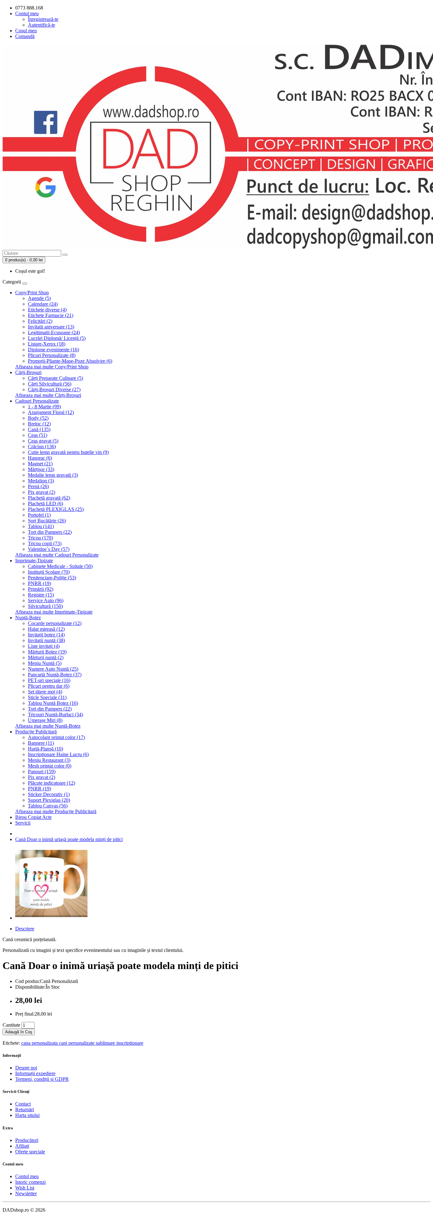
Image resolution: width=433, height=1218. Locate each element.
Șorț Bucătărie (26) (47, 520)
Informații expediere (35, 1073)
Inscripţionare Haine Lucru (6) (58, 754)
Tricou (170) (40, 537)
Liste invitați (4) (44, 646)
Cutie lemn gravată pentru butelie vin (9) (68, 452)
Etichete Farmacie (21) (50, 315)
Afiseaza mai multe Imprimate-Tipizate (54, 612)
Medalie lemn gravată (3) (53, 475)
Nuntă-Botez (28, 617)
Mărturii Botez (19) (47, 651)
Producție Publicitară (36, 731)
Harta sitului (27, 1115)
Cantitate (11, 1025)
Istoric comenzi (30, 1182)
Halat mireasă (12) (46, 629)
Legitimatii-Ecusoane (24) (54, 332)
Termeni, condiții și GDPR (42, 1079)
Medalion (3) (41, 480)
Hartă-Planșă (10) (45, 748)
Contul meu (27, 1176)
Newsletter (26, 1193)
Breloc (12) (39, 423)
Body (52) (38, 418)
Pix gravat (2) (41, 492)
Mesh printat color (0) (49, 765)
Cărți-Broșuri (28, 372)
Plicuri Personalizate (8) (51, 355)
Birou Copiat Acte (33, 817)
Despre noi (26, 1067)
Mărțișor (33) (41, 469)
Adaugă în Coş (18, 1032)
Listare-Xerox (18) (46, 344)
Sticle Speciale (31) (47, 697)
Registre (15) (41, 594)
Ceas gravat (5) (43, 440)
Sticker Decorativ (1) (49, 794)
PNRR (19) (39, 583)
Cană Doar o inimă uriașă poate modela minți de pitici (69, 839)
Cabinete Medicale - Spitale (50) (60, 566)
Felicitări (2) (40, 321)
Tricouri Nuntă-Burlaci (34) (55, 714)
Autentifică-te (41, 25)
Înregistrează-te (43, 19)
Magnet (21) (40, 463)
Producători (26, 1140)
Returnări (24, 1109)
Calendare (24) (43, 304)
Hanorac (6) (40, 458)
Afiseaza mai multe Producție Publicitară (55, 811)
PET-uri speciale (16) (49, 680)
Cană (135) (39, 429)
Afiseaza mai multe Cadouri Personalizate (57, 555)
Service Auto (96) (45, 600)
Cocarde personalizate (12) (54, 623)
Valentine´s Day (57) (48, 549)
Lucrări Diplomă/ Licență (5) (57, 338)
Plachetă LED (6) (45, 503)
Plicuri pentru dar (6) (48, 686)
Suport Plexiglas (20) (49, 800)
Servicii (22, 823)
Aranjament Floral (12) (51, 412)
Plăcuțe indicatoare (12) (51, 783)
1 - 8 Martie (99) (44, 406)
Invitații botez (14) (46, 634)
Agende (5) (39, 298)
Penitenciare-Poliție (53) (52, 577)
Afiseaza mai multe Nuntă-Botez (48, 726)
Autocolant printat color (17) (56, 737)
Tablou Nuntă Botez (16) (53, 703)
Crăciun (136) (42, 446)
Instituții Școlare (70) (49, 572)
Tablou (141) (41, 526)
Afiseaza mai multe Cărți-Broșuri (48, 395)
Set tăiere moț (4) (45, 691)
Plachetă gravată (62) (49, 498)
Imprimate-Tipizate (34, 560)
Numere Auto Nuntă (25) (53, 669)
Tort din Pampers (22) (50, 532)
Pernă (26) (38, 486)
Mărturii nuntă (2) (45, 657)
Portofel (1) (39, 515)
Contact (23, 1103)
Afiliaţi (22, 1146)
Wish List (24, 1187)
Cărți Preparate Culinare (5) (55, 378)
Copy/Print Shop (32, 292)
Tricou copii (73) (44, 543)
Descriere (24, 928)
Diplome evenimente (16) (53, 349)
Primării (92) (40, 589)
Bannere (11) (41, 743)
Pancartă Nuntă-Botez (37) (54, 674)
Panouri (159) (41, 771)
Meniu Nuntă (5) (44, 663)
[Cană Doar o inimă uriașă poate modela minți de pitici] (51, 918)
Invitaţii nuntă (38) (46, 640)
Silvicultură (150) (45, 606)
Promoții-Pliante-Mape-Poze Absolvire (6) (70, 361)
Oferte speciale (30, 1151)
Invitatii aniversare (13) (51, 326)
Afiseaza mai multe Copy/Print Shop (51, 366)
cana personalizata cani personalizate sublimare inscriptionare (82, 1043)
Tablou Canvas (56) (48, 805)
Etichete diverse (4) (47, 309)
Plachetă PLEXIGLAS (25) (56, 509)
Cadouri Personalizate (37, 401)
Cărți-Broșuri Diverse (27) (54, 389)
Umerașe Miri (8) (45, 720)
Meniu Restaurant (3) (49, 760)
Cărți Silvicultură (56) (49, 383)
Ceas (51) (37, 435)
